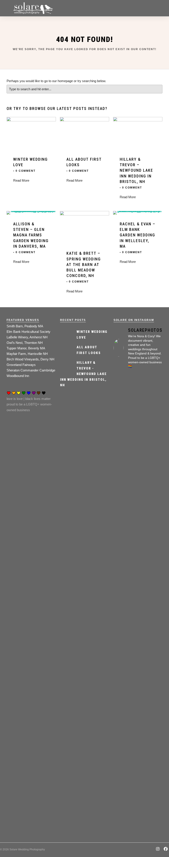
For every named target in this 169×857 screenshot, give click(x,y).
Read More (21, 180)
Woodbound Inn (18, 376)
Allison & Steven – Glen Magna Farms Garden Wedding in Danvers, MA (31, 235)
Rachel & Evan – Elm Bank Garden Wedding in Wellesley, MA (137, 235)
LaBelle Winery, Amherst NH (27, 337)
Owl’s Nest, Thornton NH (25, 343)
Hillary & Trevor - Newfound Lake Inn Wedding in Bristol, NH (83, 374)
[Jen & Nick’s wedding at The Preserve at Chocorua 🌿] (150, 764)
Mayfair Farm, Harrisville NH (27, 354)
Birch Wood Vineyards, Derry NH (30, 359)
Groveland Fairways (21, 365)
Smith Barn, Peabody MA (25, 326)
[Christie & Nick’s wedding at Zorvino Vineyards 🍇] (125, 458)
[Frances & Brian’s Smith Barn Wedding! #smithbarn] (150, 439)
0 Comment (25, 170)
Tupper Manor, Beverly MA (26, 348)
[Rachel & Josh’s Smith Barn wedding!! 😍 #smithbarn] (150, 621)
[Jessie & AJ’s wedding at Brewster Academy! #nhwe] (125, 758)
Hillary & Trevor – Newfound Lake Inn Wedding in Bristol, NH (136, 170)
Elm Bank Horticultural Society (28, 331)
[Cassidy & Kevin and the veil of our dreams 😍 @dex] (125, 621)
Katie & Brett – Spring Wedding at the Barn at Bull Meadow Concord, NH (83, 264)
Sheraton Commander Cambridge (31, 370)
